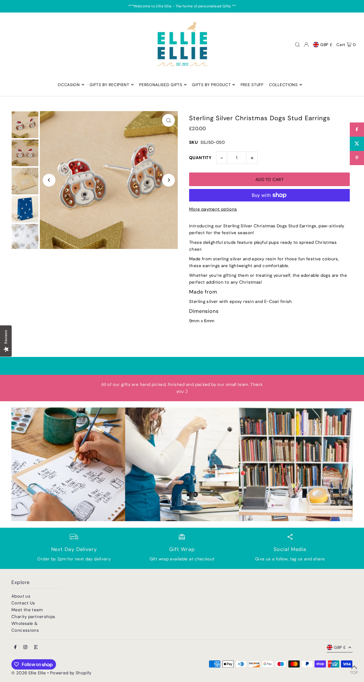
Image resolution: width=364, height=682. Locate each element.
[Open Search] (297, 44)
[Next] (168, 180)
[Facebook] (15, 647)
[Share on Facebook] (357, 129)
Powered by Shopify (71, 673)
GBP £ (326, 44)
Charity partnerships (33, 616)
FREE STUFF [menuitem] (252, 84)
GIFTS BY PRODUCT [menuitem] (211, 84)
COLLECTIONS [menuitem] (283, 84)
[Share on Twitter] (357, 144)
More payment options (213, 209)
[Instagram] (25, 647)
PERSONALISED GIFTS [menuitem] (160, 84)
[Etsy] (36, 647)
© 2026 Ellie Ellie (29, 673)
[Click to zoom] (168, 120)
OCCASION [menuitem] (69, 84)
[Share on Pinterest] (357, 158)
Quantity (200, 158)
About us (20, 596)
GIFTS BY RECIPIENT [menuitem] (109, 84)
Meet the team (27, 610)
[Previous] (49, 180)
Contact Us (23, 603)
